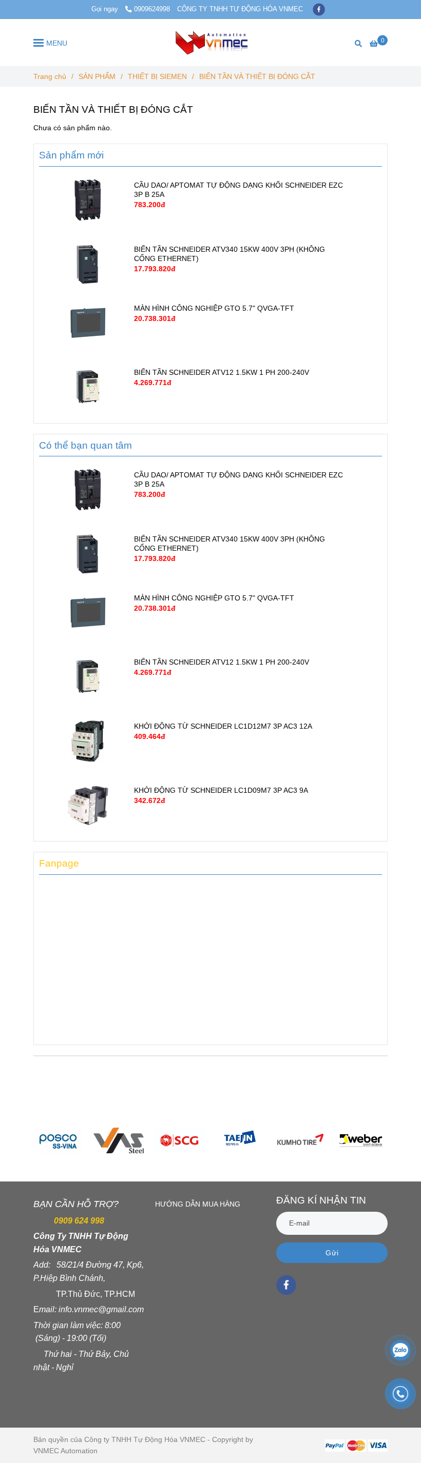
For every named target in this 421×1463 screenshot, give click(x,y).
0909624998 (152, 9)
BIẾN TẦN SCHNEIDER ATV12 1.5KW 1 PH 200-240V (221, 372)
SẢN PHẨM (97, 76)
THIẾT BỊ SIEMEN (157, 76)
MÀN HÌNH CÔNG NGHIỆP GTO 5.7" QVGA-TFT (214, 308)
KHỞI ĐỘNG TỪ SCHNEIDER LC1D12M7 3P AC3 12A (223, 726)
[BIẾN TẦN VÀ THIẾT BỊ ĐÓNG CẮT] (210, 42)
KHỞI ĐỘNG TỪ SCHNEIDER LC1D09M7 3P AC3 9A (221, 790)
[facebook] (319, 9)
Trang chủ (49, 76)
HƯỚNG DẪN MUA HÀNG (197, 1204)
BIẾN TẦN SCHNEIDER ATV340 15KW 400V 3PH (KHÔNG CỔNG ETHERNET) (229, 254)
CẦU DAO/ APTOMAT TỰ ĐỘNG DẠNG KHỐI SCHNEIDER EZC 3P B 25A (238, 189)
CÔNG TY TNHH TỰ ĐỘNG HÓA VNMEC (240, 9)
